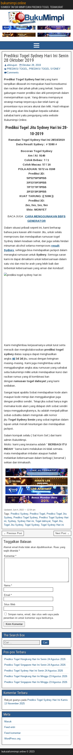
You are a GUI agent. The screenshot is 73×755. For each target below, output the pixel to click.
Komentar (10, 556)
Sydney (12, 521)
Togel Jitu (57, 521)
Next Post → (62, 533)
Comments (13, 72)
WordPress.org (12, 738)
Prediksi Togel (37, 513)
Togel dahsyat (43, 521)
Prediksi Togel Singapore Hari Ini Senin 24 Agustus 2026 (35, 664)
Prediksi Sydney (19, 513)
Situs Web (9, 604)
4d (13, 358)
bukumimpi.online (13, 3)
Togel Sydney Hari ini (52, 524)
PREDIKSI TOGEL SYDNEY (44, 68)
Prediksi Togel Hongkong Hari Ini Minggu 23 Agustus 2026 (35, 676)
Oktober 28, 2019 (31, 65)
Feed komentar (12, 733)
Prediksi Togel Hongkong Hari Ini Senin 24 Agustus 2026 (35, 659)
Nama (8, 585)
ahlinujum (12, 65)
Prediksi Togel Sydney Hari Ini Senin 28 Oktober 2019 (36, 58)
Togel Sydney (32, 524)
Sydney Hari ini (25, 521)
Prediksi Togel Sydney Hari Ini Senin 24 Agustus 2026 (33, 670)
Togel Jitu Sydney (13, 524)
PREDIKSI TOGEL (17, 68)
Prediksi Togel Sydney (25, 517)
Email (8, 595)
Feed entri (9, 727)
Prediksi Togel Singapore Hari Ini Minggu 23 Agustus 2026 (35, 682)
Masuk (8, 721)
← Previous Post (13, 533)
